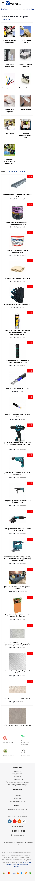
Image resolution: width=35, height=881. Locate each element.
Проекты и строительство (17, 809)
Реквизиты (17, 776)
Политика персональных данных (17, 782)
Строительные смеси (25, 41)
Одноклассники (19, 821)
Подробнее (27, 862)
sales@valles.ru (19, 836)
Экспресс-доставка (8, 742)
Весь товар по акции (8, 755)
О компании (17, 767)
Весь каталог (5, 19)
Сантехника (9, 133)
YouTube (15, 821)
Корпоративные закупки (17, 801)
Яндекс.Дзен (24, 821)
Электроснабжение (9, 88)
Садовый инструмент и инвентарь (9, 161)
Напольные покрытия (9, 111)
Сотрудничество (17, 774)
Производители (17, 779)
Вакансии (17, 771)
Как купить (17, 789)
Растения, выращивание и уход (25, 135)
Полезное (17, 806)
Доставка (17, 795)
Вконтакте (10, 821)
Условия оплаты (17, 793)
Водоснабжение (25, 88)
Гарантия (17, 798)
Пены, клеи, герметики (9, 65)
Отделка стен (25, 110)
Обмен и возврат (25, 755)
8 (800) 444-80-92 (18, 831)
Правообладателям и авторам (17, 785)
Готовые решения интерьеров (17, 812)
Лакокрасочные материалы (9, 41)
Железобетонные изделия (25, 65)
